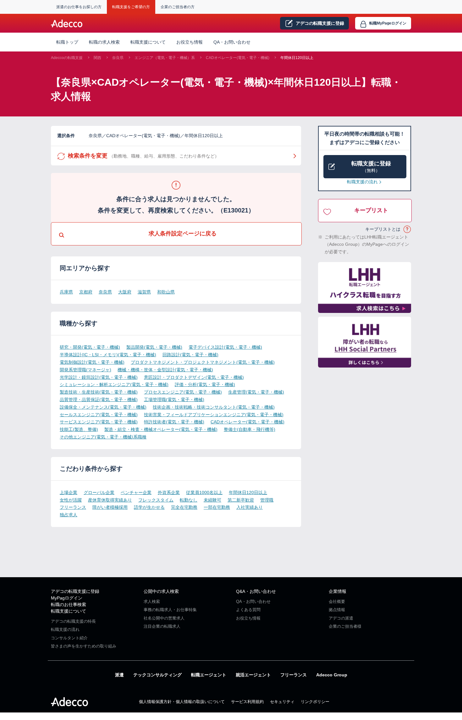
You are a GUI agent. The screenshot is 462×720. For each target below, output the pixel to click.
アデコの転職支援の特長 (73, 621)
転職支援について (68, 611)
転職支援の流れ (362, 181)
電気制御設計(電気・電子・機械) (92, 362)
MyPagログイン (66, 597)
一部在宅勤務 (217, 507)
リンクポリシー (315, 701)
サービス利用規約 (247, 701)
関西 (97, 58)
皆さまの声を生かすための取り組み (83, 646)
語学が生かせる (149, 507)
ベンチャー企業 (136, 492)
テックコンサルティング (157, 674)
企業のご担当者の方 (178, 7)
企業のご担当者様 (345, 626)
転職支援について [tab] (148, 42)
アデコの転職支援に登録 (75, 591)
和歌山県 (166, 291)
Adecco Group (331, 674)
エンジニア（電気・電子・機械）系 (165, 58)
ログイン (387, 23)
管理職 (266, 499)
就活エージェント (253, 674)
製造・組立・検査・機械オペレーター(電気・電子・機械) (160, 429)
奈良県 (118, 58)
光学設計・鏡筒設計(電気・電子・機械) (99, 377)
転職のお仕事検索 (68, 604)
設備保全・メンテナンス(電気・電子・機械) (103, 407)
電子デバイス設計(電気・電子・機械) (225, 347)
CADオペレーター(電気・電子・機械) (237, 58)
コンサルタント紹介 (69, 638)
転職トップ (67, 42)
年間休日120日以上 (296, 58)
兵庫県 (66, 291)
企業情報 (337, 591)
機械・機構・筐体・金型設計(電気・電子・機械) (165, 369)
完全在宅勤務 (184, 507)
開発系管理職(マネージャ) (85, 369)
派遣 (119, 674)
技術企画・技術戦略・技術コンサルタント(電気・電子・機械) (214, 407)
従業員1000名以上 (204, 492)
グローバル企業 (99, 492)
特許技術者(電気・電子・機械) (174, 421)
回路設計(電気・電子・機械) (190, 354)
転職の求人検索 (104, 42)
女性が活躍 (71, 499)
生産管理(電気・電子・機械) (256, 392)
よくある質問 (248, 609)
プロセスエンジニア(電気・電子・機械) (183, 392)
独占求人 (68, 514)
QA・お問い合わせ (231, 42)
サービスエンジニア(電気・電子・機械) (99, 421)
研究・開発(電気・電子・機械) (90, 347)
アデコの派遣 (341, 618)
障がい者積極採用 (110, 507)
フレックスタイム (155, 499)
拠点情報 (337, 609)
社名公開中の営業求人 (164, 618)
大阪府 (124, 291)
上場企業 (68, 492)
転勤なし (188, 499)
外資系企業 (169, 492)
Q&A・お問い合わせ (256, 591)
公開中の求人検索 (161, 591)
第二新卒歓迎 (241, 499)
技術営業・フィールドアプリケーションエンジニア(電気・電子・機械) (213, 414)
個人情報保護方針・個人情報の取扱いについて (182, 701)
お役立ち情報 (189, 42)
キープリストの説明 (407, 229)
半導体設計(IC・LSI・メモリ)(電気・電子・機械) (108, 354)
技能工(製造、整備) (79, 429)
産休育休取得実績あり (110, 499)
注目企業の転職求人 (162, 626)
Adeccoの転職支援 (67, 58)
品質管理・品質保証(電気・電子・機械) (99, 399)
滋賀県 (144, 291)
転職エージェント (208, 674)
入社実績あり (249, 507)
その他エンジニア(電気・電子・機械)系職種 (103, 436)
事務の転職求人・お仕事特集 (170, 609)
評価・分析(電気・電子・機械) (205, 384)
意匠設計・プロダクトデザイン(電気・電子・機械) (194, 377)
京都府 (85, 291)
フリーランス (73, 507)
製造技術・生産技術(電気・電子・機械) (99, 392)
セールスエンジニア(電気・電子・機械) (99, 414)
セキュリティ (282, 701)
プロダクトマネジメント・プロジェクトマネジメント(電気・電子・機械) (203, 362)
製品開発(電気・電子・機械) (154, 347)
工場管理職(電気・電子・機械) (174, 399)
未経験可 (212, 499)
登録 (320, 23)
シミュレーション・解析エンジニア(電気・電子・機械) (114, 384)
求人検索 (152, 601)
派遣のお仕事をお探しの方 (79, 7)
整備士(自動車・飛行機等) (249, 429)
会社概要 (337, 601)
